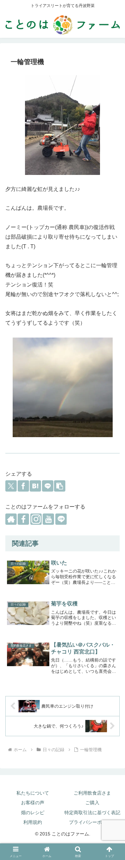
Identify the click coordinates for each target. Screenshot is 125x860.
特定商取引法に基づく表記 (92, 812)
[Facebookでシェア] (23, 486)
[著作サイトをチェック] (11, 519)
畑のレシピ (32, 812)
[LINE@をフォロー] (61, 519)
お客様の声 (32, 802)
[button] (59, 486)
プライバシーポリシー (92, 822)
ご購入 (92, 802)
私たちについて (32, 793)
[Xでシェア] (11, 486)
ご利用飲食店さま (92, 793)
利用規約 (32, 822)
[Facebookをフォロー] (23, 519)
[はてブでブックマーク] (35, 486)
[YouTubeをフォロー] (48, 519)
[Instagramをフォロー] (36, 519)
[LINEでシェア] (47, 486)
